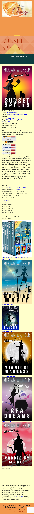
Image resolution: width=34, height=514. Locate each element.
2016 (7, 120)
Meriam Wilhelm (12, 112)
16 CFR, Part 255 (17, 496)
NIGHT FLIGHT (7, 331)
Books (13, 56)
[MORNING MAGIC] (9, 206)
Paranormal (10, 118)
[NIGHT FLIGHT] (9, 192)
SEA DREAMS (7, 421)
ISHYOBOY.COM (17, 511)
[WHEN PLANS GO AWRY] (23, 191)
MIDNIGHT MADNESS (9, 376)
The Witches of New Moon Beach (17, 114)
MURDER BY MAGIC (9, 467)
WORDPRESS (11, 509)
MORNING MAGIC (8, 305)
